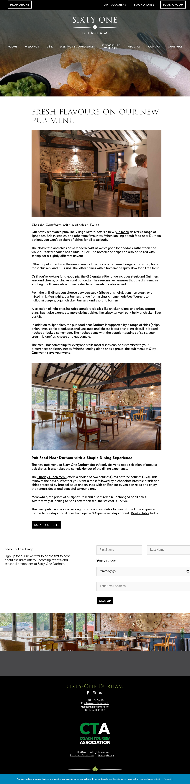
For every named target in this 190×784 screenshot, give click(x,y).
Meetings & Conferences (77, 46)
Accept (167, 779)
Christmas (175, 46)
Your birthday (106, 560)
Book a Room (173, 4)
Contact (154, 46)
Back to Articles (46, 525)
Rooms (12, 46)
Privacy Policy (106, 755)
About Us (134, 46)
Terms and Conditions (82, 755)
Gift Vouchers (115, 4)
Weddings (32, 46)
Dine (50, 46)
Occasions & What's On (111, 46)
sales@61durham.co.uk (96, 703)
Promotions (20, 4)
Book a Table (144, 4)
